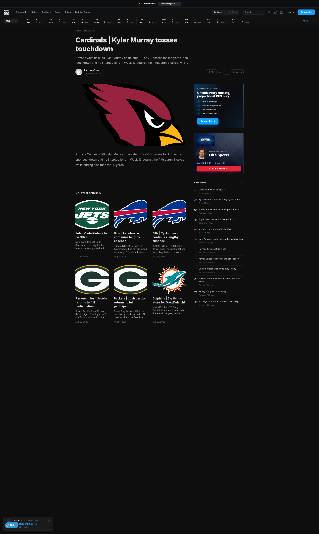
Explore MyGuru (169, 3)
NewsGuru (89, 30)
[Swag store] (275, 12)
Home (78, 30)
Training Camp (82, 12)
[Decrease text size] (220, 72)
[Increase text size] (227, 72)
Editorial (218, 12)
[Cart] (281, 12)
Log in (291, 12)
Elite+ (68, 12)
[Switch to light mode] (269, 12)
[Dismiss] (49, 521)
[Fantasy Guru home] (7, 12)
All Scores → (309, 21)
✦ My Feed (231, 12)
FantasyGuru (92, 70)
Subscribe (306, 12)
